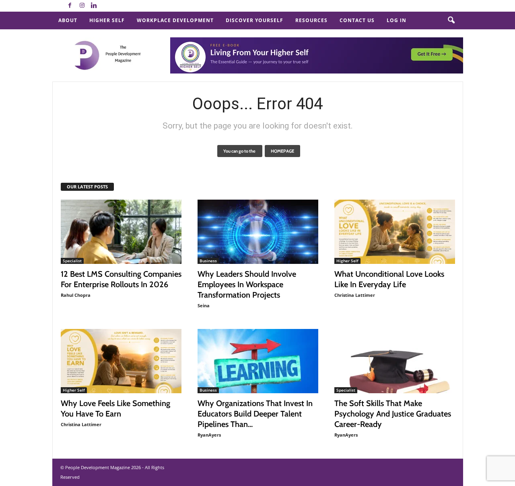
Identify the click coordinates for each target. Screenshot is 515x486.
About (67, 20)
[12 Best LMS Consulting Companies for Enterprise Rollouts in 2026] (121, 232)
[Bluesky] (106, 6)
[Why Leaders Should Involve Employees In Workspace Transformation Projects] (258, 232)
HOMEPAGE (282, 151)
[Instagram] (82, 6)
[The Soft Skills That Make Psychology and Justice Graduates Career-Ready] (394, 361)
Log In (396, 20)
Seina (204, 305)
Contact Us (357, 20)
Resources (311, 20)
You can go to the (239, 151)
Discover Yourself (254, 20)
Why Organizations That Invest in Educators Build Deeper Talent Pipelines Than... (255, 413)
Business (208, 260)
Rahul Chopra (76, 295)
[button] (451, 20)
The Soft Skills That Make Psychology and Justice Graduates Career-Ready (392, 413)
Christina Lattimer (354, 295)
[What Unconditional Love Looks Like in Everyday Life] (394, 232)
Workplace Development (175, 20)
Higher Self (107, 20)
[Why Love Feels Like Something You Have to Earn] (121, 361)
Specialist (72, 260)
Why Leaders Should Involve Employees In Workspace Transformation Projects (247, 284)
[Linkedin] (94, 6)
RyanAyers (209, 435)
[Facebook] (70, 6)
